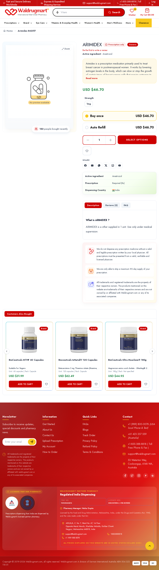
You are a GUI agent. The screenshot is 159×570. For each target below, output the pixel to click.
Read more (92, 78)
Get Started (49, 424)
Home (10, 30)
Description (93, 205)
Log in (153, 3)
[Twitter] (131, 475)
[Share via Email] (92, 165)
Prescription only (116, 44)
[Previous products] (6, 351)
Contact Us (48, 435)
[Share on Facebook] (85, 165)
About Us (47, 429)
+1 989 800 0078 (72, 538)
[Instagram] (138, 475)
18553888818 (116, 534)
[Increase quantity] (111, 140)
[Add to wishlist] (87, 151)
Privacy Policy (90, 441)
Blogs (86, 429)
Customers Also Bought (19, 313)
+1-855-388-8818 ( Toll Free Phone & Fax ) (130, 3)
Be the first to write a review (95, 50)
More (128, 22)
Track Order (89, 435)
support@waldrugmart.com (98, 3)
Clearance (144, 22)
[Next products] (152, 351)
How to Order (50, 452)
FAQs (86, 424)
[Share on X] (106, 165)
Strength (89, 98)
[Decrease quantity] (88, 140)
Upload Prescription (53, 441)
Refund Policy (90, 446)
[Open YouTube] (119, 165)
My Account (49, 446)
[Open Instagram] (113, 165)
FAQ (126, 205)
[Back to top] (149, 545)
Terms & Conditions (93, 452)
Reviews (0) (111, 205)
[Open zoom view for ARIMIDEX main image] (39, 87)
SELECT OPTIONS (137, 139)
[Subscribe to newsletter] (32, 442)
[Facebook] (125, 475)
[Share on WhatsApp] (99, 165)
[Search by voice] (56, 12)
